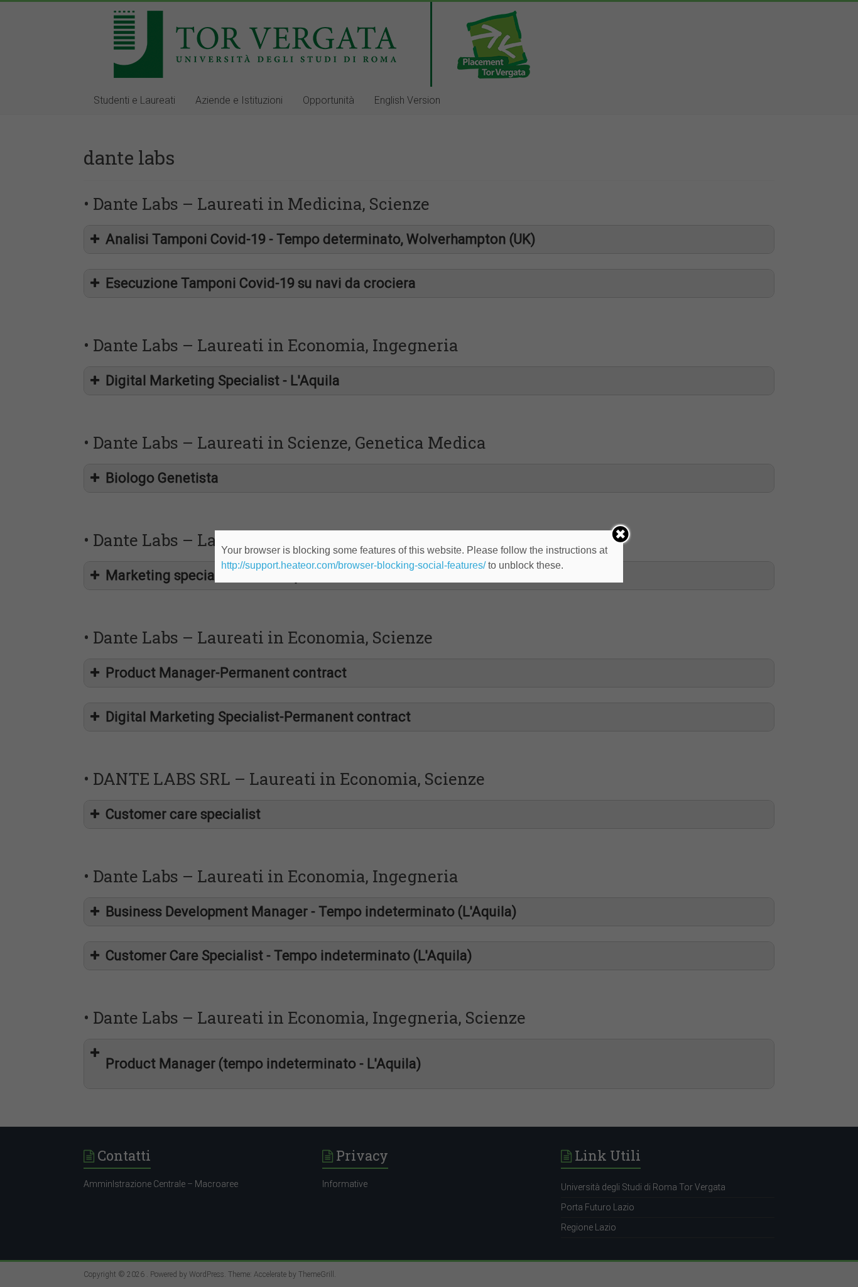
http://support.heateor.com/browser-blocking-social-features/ (353, 565)
